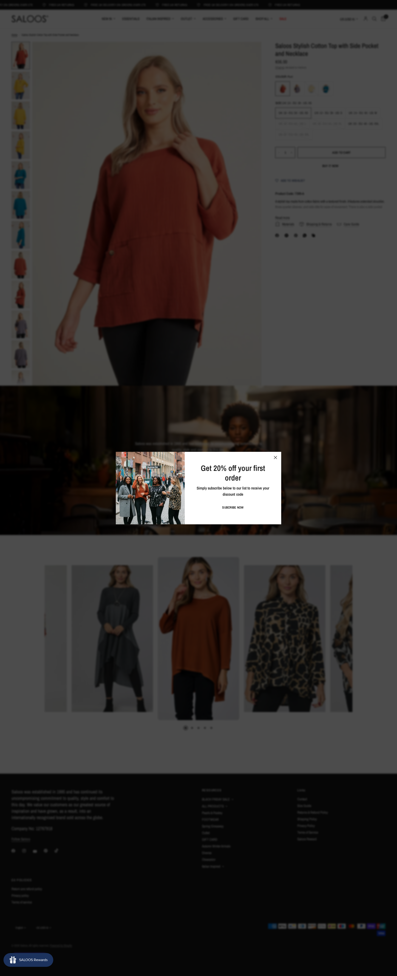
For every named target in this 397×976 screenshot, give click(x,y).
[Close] (275, 457)
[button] (233, 507)
